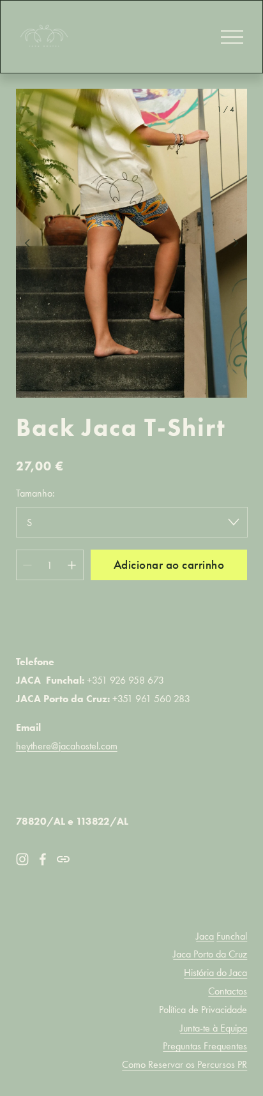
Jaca (205, 936)
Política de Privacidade (203, 1009)
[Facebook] (42, 859)
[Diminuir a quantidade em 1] (27, 565)
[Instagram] (22, 859)
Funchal (231, 936)
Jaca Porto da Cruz (210, 954)
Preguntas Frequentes (205, 1046)
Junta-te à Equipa (213, 1028)
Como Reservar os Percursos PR (184, 1064)
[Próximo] (227, 243)
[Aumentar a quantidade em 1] (71, 565)
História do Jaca (215, 972)
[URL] (63, 859)
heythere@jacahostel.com (66, 746)
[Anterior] (36, 243)
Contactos (227, 991)
